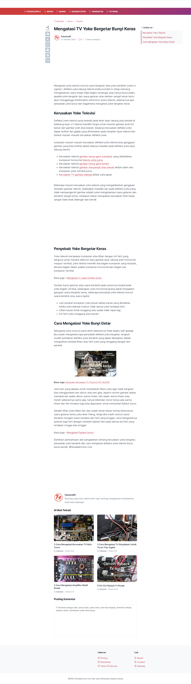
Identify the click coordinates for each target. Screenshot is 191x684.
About (139, 658)
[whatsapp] (47, 44)
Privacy (104, 658)
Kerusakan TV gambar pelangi (75, 174)
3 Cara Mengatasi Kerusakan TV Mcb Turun (73, 546)
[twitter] (47, 39)
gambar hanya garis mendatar (96, 156)
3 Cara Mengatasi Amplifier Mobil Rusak (71, 586)
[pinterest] (47, 55)
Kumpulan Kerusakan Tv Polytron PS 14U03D (88, 382)
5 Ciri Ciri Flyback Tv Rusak (110, 585)
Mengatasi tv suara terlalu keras (84, 278)
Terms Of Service (108, 666)
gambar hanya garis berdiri (94, 163)
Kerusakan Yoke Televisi (154, 32)
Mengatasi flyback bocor (80, 432)
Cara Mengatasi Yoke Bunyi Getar (159, 42)
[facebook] (47, 34)
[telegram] (47, 50)
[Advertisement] (95, 62)
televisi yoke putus (93, 160)
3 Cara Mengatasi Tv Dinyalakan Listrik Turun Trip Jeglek (116, 546)
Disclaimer (105, 662)
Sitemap (140, 666)
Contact (140, 662)
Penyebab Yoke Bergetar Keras (157, 37)
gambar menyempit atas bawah (96, 167)
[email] (47, 60)
